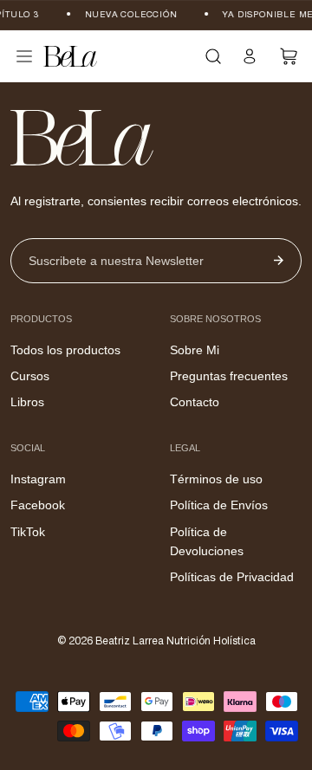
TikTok (27, 532)
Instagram (38, 479)
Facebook (37, 505)
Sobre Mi (194, 350)
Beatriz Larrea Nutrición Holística (175, 641)
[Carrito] (289, 56)
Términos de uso (216, 479)
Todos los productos (65, 350)
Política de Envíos (219, 505)
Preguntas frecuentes (229, 376)
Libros (27, 402)
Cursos (29, 376)
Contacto (194, 402)
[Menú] (24, 56)
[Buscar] (213, 56)
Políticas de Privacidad (232, 577)
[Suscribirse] (278, 260)
